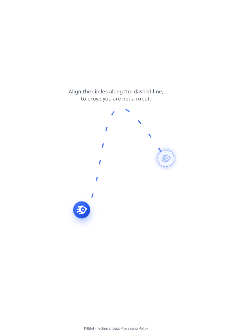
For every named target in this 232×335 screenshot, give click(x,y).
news (43, 8)
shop (58, 8)
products (77, 8)
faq (117, 8)
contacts (99, 8)
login (27, 8)
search (10, 8)
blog (130, 8)
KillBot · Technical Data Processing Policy (116, 328)
